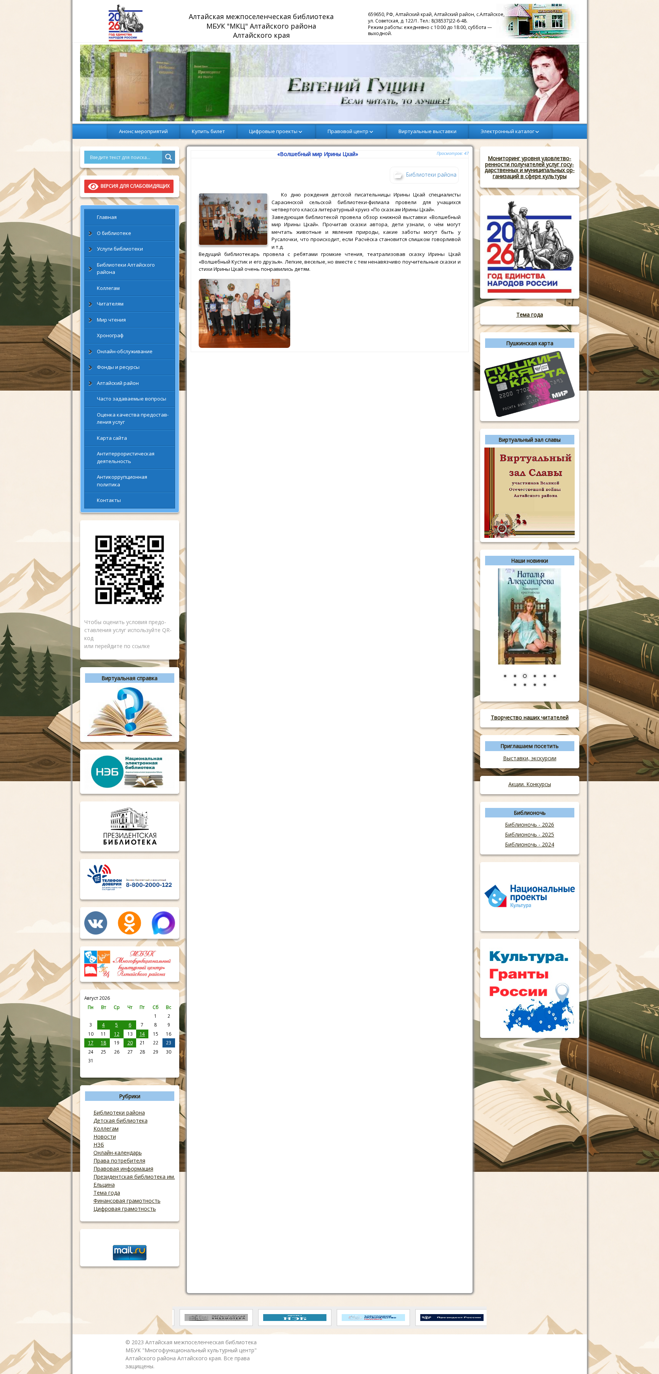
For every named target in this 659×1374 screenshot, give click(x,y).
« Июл (91, 1069)
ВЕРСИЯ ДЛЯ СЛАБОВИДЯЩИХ (134, 186)
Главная (107, 217)
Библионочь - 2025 (529, 834)
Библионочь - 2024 (529, 844)
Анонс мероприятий (143, 131)
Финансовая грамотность (127, 1200)
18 (103, 1042)
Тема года (106, 1192)
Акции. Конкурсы (529, 784)
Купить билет (208, 131)
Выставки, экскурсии (529, 758)
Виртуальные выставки (427, 131)
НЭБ (98, 1144)
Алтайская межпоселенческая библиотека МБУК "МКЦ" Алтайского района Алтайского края (262, 25)
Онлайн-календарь (117, 1152)
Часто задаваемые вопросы (131, 398)
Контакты (109, 500)
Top (641, 1356)
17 (90, 1042)
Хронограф (110, 335)
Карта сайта (112, 437)
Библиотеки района (119, 1112)
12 (116, 1034)
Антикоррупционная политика (122, 480)
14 (142, 1034)
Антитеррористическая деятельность (125, 457)
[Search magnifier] (168, 157)
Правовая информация (123, 1168)
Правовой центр (348, 131)
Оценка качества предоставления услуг (133, 418)
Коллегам (108, 288)
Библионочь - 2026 (529, 824)
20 (130, 1042)
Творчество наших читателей (530, 717)
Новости (104, 1136)
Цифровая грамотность (124, 1208)
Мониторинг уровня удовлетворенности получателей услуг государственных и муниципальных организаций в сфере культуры (530, 166)
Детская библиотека (120, 1120)
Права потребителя (119, 1160)
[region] (329, 83)
